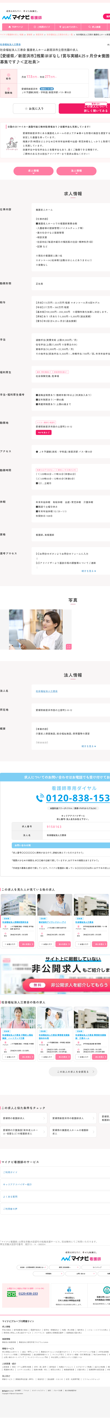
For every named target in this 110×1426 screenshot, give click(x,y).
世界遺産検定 (25, 1355)
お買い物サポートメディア (14, 1357)
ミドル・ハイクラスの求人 (97, 1330)
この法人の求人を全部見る (73, 1071)
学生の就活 (6, 1330)
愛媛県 (29, 34)
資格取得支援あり (61, 372)
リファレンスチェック (91, 1379)
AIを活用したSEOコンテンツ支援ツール (66, 1357)
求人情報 (33, 170)
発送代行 (41, 1379)
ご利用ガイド (43, 27)
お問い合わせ (81, 1273)
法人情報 (76, 170)
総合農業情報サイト (41, 1355)
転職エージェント (66, 1367)
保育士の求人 (56, 1370)
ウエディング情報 (10, 1355)
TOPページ (17, 27)
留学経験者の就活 (21, 1330)
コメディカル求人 (24, 1370)
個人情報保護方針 (70, 1390)
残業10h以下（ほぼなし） (46, 470)
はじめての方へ (69, 27)
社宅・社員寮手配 (73, 1379)
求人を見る (26, 944)
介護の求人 (81, 1370)
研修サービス (7, 1379)
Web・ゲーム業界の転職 (21, 1367)
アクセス (26, 1390)
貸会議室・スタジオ (55, 1379)
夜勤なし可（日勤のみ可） (67, 470)
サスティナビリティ (38, 1390)
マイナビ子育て (58, 1355)
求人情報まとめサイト (10, 1352)
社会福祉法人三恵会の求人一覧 (60, 34)
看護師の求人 (9, 1370)
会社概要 (18, 1390)
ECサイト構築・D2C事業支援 (79, 1355)
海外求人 (80, 1330)
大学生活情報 (103, 1352)
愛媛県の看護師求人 (14, 1118)
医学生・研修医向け (51, 1330)
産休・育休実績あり (44, 372)
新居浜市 (39, 34)
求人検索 (96, 27)
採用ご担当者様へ (64, 1267)
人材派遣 (5, 1367)
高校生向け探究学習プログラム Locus (33, 1342)
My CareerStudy (100, 1355)
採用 (49, 1390)
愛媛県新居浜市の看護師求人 (68, 1118)
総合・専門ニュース (30, 1352)
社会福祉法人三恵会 (10, 44)
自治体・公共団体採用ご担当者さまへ (32, 1267)
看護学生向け (36, 1330)
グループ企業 (58, 1390)
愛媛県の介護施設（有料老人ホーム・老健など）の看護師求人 (20, 1131)
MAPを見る (42, 432)
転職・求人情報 (68, 1330)
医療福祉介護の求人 (74, 1333)
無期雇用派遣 (69, 1370)
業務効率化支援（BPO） (25, 1379)
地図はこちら (46, 89)
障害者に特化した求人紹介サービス (17, 1333)
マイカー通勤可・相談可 (46, 422)
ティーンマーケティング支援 (84, 1352)
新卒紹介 (52, 1367)
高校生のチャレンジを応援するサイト (55, 1352)
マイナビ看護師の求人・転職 (11, 34)
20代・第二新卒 (40, 1367)
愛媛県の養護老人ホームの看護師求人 (70, 1131)
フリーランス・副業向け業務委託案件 (48, 1333)
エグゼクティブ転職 (84, 1367)
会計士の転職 (100, 1367)
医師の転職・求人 (41, 1370)
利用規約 (48, 1273)
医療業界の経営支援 (96, 1370)
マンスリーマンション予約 (37, 1357)
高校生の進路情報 (9, 1342)
